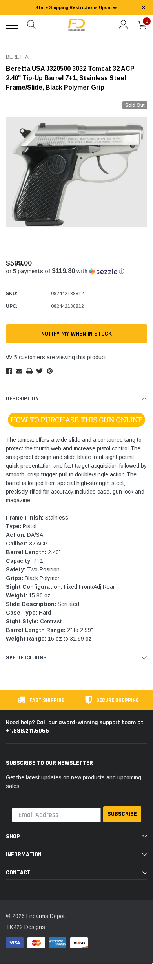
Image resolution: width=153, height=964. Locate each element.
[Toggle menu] (12, 25)
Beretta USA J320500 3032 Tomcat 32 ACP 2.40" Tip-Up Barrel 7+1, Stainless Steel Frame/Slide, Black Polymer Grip (70, 78)
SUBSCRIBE (122, 814)
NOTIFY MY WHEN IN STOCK (76, 334)
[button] (76, 271)
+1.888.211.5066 (27, 731)
